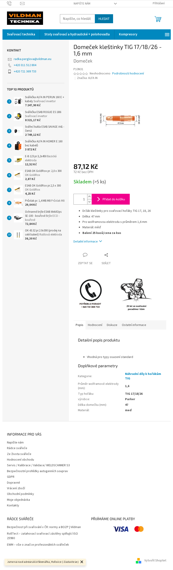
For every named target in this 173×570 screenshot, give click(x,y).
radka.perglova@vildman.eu (32, 59)
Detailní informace (85, 241)
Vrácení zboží (16, 488)
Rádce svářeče (17, 448)
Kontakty (13, 505)
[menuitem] (21, 34)
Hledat (103, 19)
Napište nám (82, 4)
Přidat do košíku (113, 199)
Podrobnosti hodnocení (128, 74)
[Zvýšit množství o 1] (89, 196)
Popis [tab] (79, 325)
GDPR (10, 477)
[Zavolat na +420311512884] (13, 3)
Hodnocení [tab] (95, 325)
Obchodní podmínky (20, 494)
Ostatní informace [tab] (134, 325)
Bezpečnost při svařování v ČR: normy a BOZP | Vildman (44, 527)
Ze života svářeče (19, 454)
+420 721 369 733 (25, 71)
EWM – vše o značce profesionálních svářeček (38, 545)
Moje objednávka (18, 500)
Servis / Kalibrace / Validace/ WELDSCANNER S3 (38, 465)
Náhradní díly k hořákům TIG (143, 376)
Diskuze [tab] (112, 325)
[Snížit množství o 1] (89, 201)
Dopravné (13, 482)
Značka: (87, 78)
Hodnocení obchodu (20, 459)
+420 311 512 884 (25, 65)
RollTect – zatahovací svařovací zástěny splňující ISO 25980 (42, 536)
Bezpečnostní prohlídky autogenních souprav (37, 471)
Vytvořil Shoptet (155, 560)
